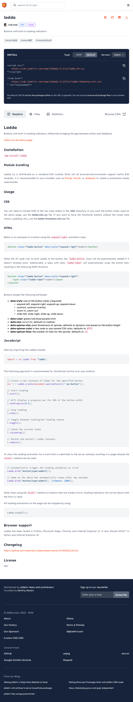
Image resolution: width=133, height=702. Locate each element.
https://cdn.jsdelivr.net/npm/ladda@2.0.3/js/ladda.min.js (48, 68)
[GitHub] (112, 17)
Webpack (90, 178)
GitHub (8, 653)
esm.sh (125, 653)
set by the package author (37, 95)
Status (69, 618)
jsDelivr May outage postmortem (19, 694)
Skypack (68, 660)
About (7, 618)
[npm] (119, 17)
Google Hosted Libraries (17, 660)
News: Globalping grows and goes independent (91, 688)
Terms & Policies (75, 625)
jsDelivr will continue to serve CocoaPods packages (28, 688)
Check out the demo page (18, 140)
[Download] (127, 17)
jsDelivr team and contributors (37, 587)
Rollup (68, 178)
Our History (10, 625)
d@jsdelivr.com (74, 631)
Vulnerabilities (43, 40)
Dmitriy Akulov (26, 590)
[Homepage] (105, 17)
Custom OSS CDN (13, 638)
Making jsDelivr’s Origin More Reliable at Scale (26, 682)
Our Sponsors (11, 631)
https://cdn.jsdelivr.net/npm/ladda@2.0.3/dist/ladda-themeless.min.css (56, 81)
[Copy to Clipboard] (124, 65)
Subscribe (121, 594)
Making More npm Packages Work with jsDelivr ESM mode (96, 682)
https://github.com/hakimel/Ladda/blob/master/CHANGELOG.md (41, 550)
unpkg (66, 653)
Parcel (76, 178)
